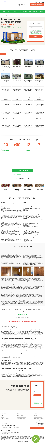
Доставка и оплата (27, 11)
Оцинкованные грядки (38, 416)
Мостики (35, 413)
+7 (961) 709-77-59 (38, 2)
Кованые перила (20, 415)
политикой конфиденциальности (36, 33)
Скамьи (18, 413)
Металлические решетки (21, 416)
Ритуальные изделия (37, 420)
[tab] (3, 54)
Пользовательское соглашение (22, 441)
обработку (38, 30)
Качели (18, 412)
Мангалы (2, 416)
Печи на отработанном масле (39, 418)
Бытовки (14, 11)
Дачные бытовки (9, 15)
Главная (4, 11)
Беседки (35, 415)
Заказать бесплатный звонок (37, 4)
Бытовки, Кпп (3, 412)
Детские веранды (4, 423)
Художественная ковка (21, 418)
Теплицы (9, 11)
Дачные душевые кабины (5, 418)
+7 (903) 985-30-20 (39, 422)
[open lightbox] (5, 62)
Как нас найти (35, 11)
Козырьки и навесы (37, 412)
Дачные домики (3, 413)
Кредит (41, 11)
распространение (33, 31)
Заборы (19, 11)
